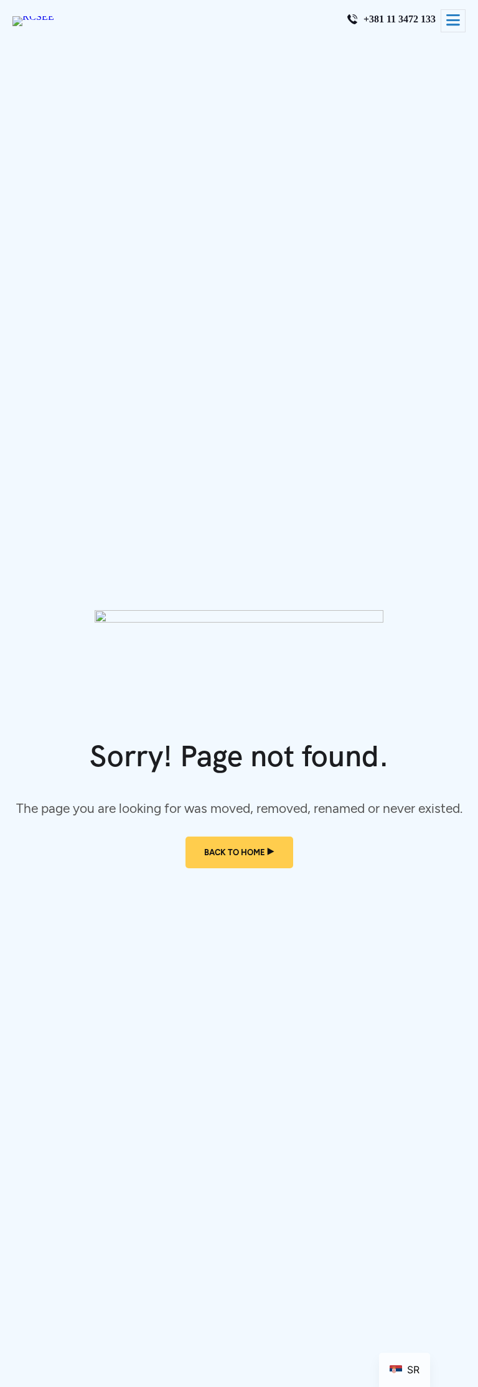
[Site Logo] (33, 16)
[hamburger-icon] (453, 20)
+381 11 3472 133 (399, 19)
